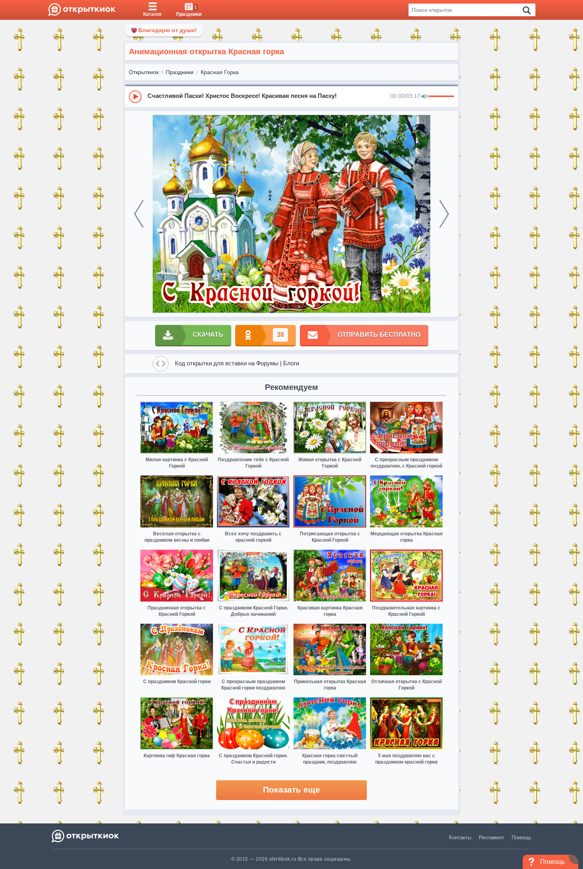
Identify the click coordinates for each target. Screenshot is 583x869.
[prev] (139, 214)
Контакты (460, 837)
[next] (444, 214)
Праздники (180, 72)
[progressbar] (441, 96)
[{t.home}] (86, 836)
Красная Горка (220, 72)
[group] (291, 96)
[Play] (135, 96)
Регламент (491, 837)
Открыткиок (144, 72)
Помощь (521, 837)
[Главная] (82, 10)
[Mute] (424, 97)
